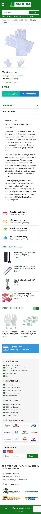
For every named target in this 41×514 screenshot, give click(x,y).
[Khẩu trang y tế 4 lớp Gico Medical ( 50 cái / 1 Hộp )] (30, 320)
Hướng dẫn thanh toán (13, 390)
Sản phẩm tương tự (12, 308)
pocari (32, 16)
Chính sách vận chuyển (13, 410)
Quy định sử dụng (11, 415)
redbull (16, 16)
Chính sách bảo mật (12, 407)
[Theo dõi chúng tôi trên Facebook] (4, 451)
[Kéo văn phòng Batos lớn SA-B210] (7, 284)
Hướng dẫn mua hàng (12, 387)
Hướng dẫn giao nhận (12, 393)
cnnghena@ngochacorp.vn (17, 480)
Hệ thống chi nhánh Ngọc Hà (15, 368)
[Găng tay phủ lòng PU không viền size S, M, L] (11, 321)
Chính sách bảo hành (12, 404)
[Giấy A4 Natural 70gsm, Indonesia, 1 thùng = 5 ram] (7, 297)
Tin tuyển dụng (10, 373)
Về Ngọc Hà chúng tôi (12, 365)
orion (26, 16)
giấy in (21, 16)
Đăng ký (32, 456)
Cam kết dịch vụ (10, 385)
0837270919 (15, 477)
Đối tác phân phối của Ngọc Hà (16, 370)
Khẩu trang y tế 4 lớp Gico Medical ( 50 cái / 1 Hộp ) (30, 334)
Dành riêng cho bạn (12, 247)
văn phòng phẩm (7, 16)
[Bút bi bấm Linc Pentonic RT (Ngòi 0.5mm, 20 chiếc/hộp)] (7, 271)
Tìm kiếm (33, 12)
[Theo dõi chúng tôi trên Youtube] (8, 451)
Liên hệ (7, 376)
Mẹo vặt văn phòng (11, 396)
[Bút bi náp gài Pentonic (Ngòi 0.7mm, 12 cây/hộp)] (7, 257)
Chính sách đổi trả (11, 412)
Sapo (26, 511)
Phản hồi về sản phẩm (10, 82)
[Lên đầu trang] (36, 507)
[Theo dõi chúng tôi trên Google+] (11, 451)
